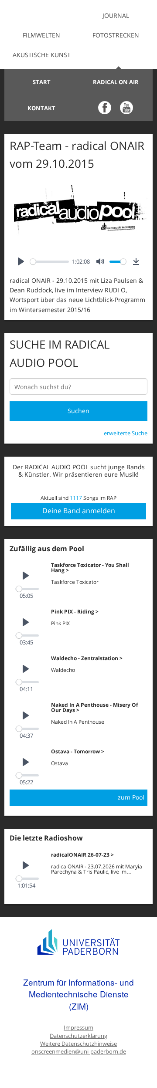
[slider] (49, 262)
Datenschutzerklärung (78, 1036)
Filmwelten (41, 35)
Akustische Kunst (42, 55)
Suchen (78, 411)
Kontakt (41, 108)
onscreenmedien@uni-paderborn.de (78, 1051)
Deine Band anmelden (78, 510)
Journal (115, 15)
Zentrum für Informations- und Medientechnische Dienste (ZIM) (78, 994)
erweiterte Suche (125, 433)
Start (42, 82)
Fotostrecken (115, 35)
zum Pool (131, 797)
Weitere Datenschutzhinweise (78, 1043)
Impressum (78, 1027)
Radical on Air (116, 82)
